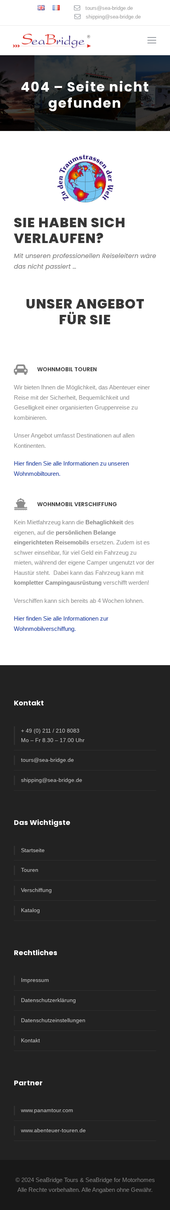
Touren (29, 870)
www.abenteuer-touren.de (53, 1130)
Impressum (35, 980)
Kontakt (30, 1040)
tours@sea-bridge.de (109, 8)
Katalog (30, 910)
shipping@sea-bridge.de (113, 17)
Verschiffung (36, 890)
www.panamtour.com (47, 1110)
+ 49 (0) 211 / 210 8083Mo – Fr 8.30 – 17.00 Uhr (53, 735)
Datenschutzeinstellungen (53, 1020)
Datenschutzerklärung (48, 1000)
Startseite (33, 850)
